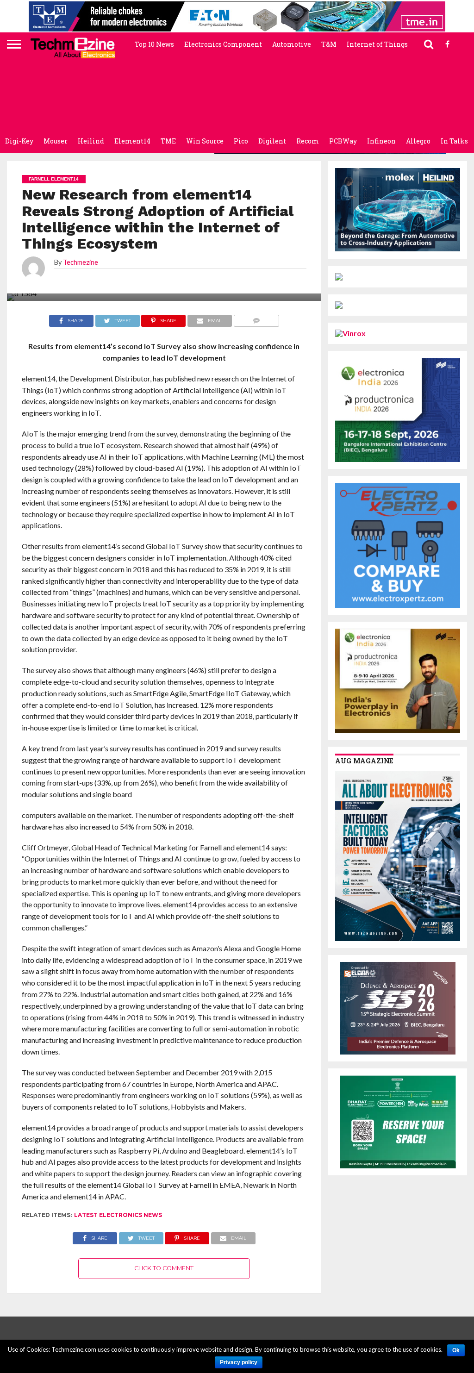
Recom (307, 141)
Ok (456, 1350)
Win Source (205, 141)
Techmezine (80, 262)
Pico (241, 141)
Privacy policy (238, 1362)
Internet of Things (377, 44)
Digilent (272, 141)
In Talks (454, 141)
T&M (329, 44)
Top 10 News (154, 44)
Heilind (91, 141)
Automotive (291, 44)
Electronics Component (223, 44)
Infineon (381, 141)
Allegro (418, 141)
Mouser (56, 141)
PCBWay (343, 141)
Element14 (132, 141)
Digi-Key (19, 141)
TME (168, 141)
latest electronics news (118, 1214)
